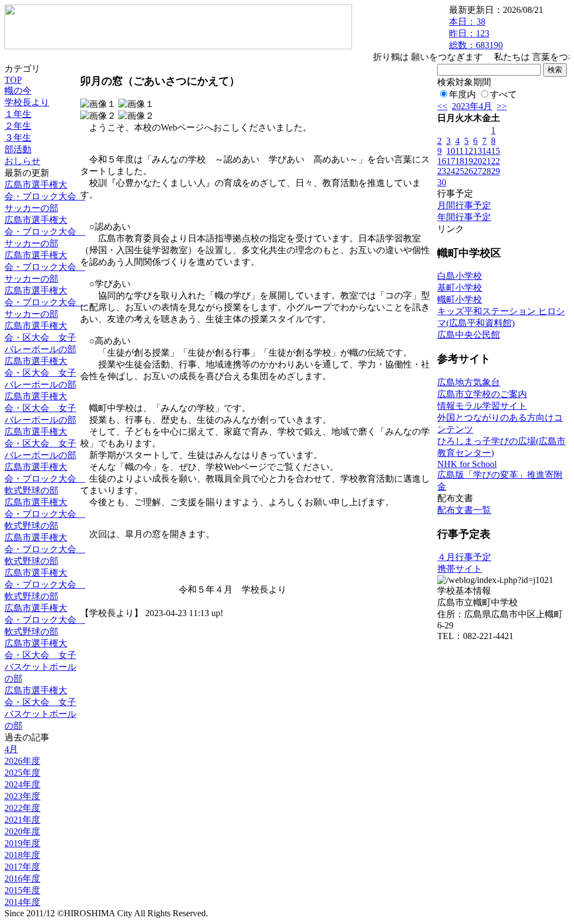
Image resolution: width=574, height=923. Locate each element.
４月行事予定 (464, 557)
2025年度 (22, 772)
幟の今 (17, 90)
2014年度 (22, 902)
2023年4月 (472, 106)
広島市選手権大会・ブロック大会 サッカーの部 (44, 196)
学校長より (26, 102)
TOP (13, 80)
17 (450, 161)
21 (486, 161)
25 (459, 171)
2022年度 (22, 808)
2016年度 (22, 878)
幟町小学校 (459, 299)
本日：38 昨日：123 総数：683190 (476, 33)
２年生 (17, 125)
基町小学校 (459, 287)
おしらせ (22, 161)
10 (450, 151)
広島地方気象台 (468, 382)
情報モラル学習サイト (482, 406)
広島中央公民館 (468, 334)
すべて (503, 94)
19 (468, 161)
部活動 (17, 149)
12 (468, 151)
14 (486, 151)
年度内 (462, 94)
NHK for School (467, 464)
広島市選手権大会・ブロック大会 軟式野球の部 (44, 478)
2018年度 (22, 855)
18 (459, 161)
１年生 (17, 114)
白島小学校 (459, 276)
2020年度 (22, 831)
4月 (11, 749)
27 (477, 171)
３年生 (17, 137)
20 (477, 161)
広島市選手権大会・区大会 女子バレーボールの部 (40, 337)
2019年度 (22, 843)
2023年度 (22, 796)
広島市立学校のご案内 (482, 394)
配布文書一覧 (464, 510)
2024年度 (22, 784)
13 (477, 151)
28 (486, 171)
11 (459, 151)
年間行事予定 (464, 217)
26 (468, 171)
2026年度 (22, 761)
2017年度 (22, 866)
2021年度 (22, 819)
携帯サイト (459, 569)
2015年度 (22, 890)
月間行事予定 (464, 205)
